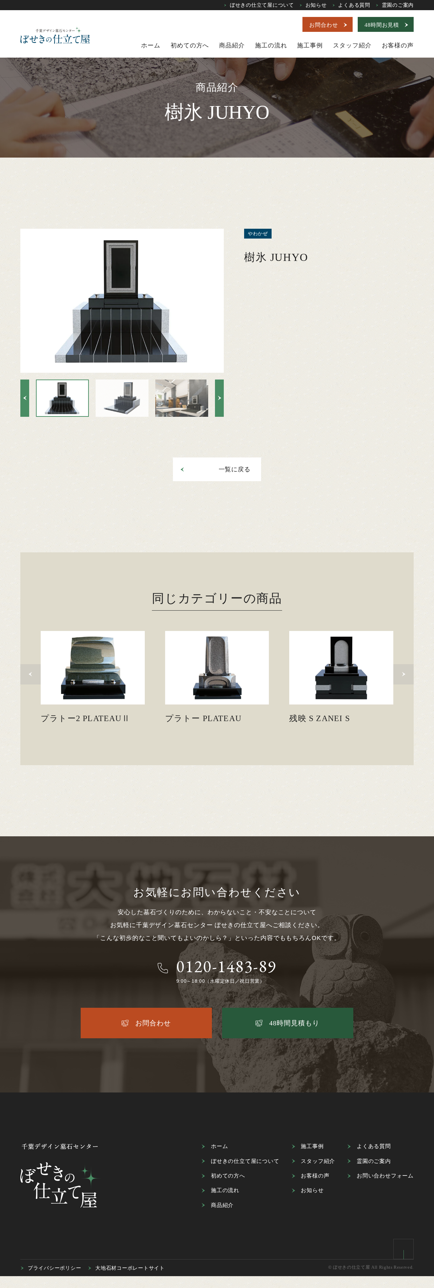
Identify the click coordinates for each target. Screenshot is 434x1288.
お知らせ (316, 5)
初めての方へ (228, 1176)
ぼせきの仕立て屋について (262, 5)
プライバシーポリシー (54, 1268)
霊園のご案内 (398, 5)
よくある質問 (354, 5)
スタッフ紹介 (318, 1161)
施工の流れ (225, 1190)
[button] (24, 398)
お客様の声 (315, 1176)
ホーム (219, 1146)
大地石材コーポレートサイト (130, 1268)
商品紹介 (222, 1205)
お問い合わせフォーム (385, 1176)
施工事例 (312, 1146)
